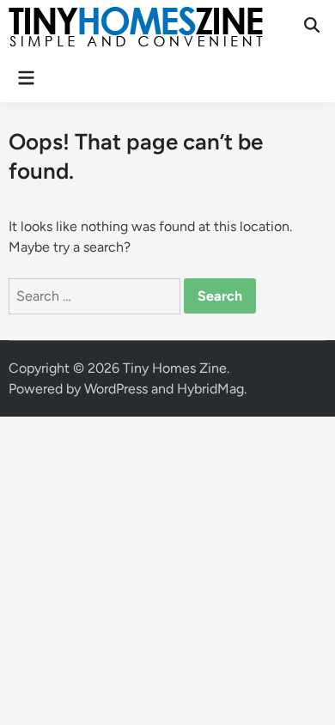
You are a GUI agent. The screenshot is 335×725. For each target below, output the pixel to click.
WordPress (116, 389)
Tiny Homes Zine (175, 368)
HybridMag (210, 389)
